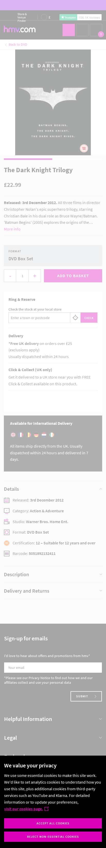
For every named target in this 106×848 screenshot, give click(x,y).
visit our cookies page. (23, 808)
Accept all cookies (53, 823)
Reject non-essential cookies (53, 837)
